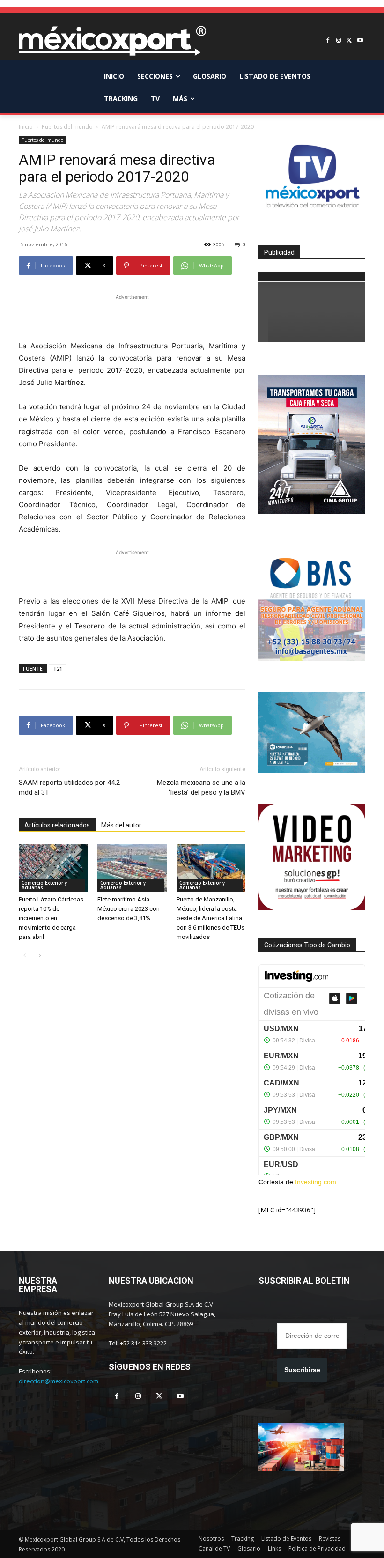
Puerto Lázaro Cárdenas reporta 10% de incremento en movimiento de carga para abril (51, 918)
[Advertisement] (132, 316)
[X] (349, 41)
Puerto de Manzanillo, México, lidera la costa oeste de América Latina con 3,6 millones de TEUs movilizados (210, 918)
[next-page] (39, 955)
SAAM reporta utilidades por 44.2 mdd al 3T (69, 787)
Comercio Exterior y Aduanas (44, 885)
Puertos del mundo (67, 127)
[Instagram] (338, 41)
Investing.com (315, 1182)
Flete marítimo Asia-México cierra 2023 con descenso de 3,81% (128, 909)
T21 (57, 668)
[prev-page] (24, 955)
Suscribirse (302, 1369)
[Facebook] (328, 41)
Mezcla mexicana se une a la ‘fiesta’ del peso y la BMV (201, 787)
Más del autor (121, 825)
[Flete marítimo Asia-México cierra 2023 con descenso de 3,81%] (131, 868)
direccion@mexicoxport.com (58, 1381)
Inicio (26, 127)
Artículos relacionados (57, 825)
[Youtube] (359, 41)
